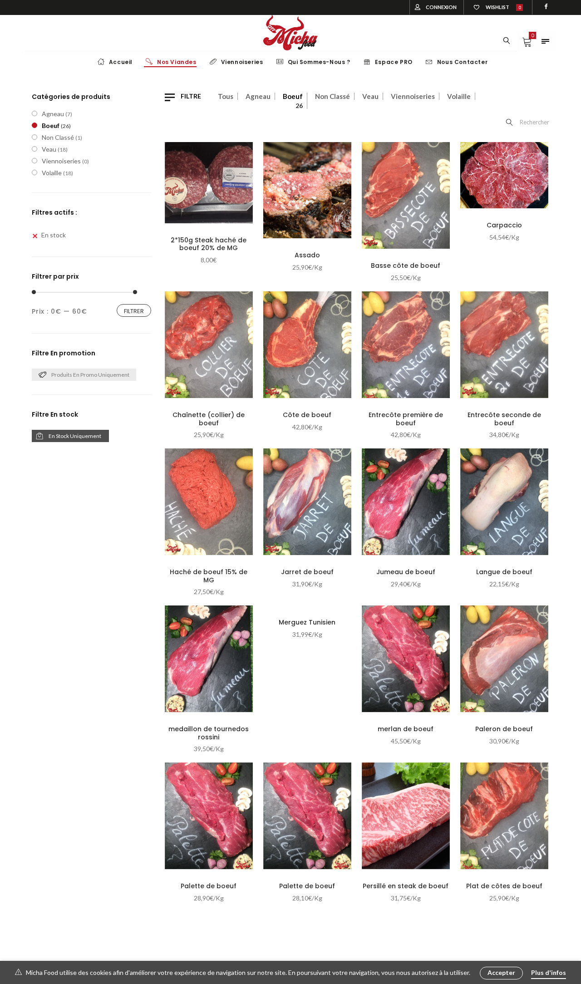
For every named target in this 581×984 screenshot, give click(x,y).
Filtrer (134, 311)
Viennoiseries (413, 96)
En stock (53, 235)
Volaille (459, 96)
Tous (225, 96)
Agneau (258, 96)
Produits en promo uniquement (90, 374)
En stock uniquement (75, 436)
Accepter (501, 972)
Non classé (332, 96)
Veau (370, 96)
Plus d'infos (548, 972)
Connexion (441, 7)
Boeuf (293, 96)
